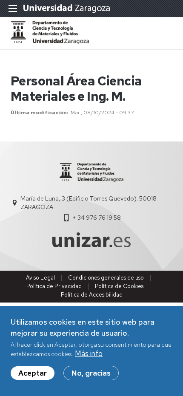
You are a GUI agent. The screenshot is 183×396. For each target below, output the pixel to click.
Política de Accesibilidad (92, 294)
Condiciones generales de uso (106, 277)
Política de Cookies (119, 286)
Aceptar (32, 373)
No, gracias (91, 373)
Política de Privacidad (54, 286)
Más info (89, 353)
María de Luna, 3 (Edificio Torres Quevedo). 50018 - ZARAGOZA (90, 203)
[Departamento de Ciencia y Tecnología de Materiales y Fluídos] (50, 41)
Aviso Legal (40, 277)
